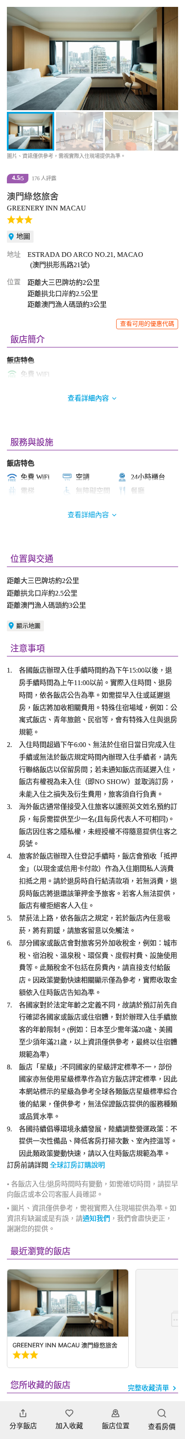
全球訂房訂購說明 (77, 1165)
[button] (18, 58)
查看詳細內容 (88, 515)
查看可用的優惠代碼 (147, 324)
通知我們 (96, 1218)
